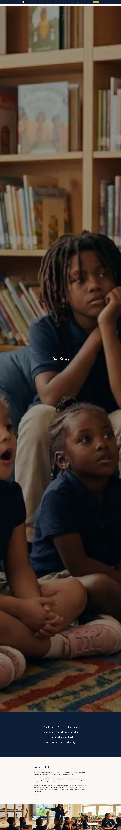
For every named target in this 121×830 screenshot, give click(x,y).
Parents (72, 2)
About (37, 2)
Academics (45, 2)
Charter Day (80, 2)
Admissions (54, 2)
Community (63, 2)
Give (87, 2)
